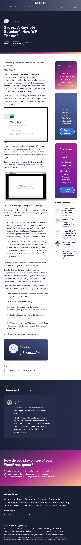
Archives (6, 43)
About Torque (9, 515)
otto (11, 370)
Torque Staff (65, 258)
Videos (62, 505)
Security (18, 505)
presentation (27, 370)
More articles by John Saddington (31, 353)
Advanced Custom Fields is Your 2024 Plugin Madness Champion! (69, 253)
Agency (7, 499)
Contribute (20, 515)
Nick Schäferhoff (66, 215)
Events (34, 502)
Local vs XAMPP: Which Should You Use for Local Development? (68, 210)
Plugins (7, 505)
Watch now (67, 190)
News (53, 502)
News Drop (64, 502)
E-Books (24, 502)
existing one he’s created (28, 165)
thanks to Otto (10, 99)
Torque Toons (50, 505)
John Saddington (15, 22)
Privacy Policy (39, 515)
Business (42, 499)
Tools (38, 505)
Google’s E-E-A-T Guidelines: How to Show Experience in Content (68, 233)
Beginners (30, 499)
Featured (44, 502)
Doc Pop (63, 247)
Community (54, 499)
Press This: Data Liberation (68, 243)
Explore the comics (67, 131)
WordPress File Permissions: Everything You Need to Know (67, 222)
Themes (28, 505)
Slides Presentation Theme (15, 146)
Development (10, 502)
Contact (29, 515)
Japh (15, 403)
